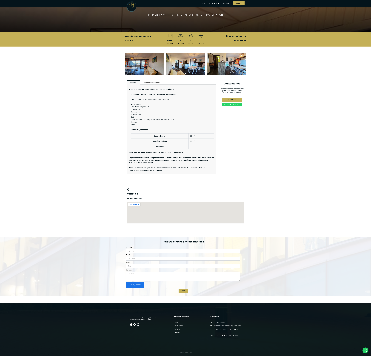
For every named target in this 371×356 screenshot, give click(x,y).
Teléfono (129, 255)
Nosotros (226, 3)
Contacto (214, 317)
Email (128, 262)
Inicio (203, 3)
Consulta (129, 270)
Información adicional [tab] (152, 82)
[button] (242, 64)
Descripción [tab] (133, 82)
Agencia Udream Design (185, 352)
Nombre (129, 247)
